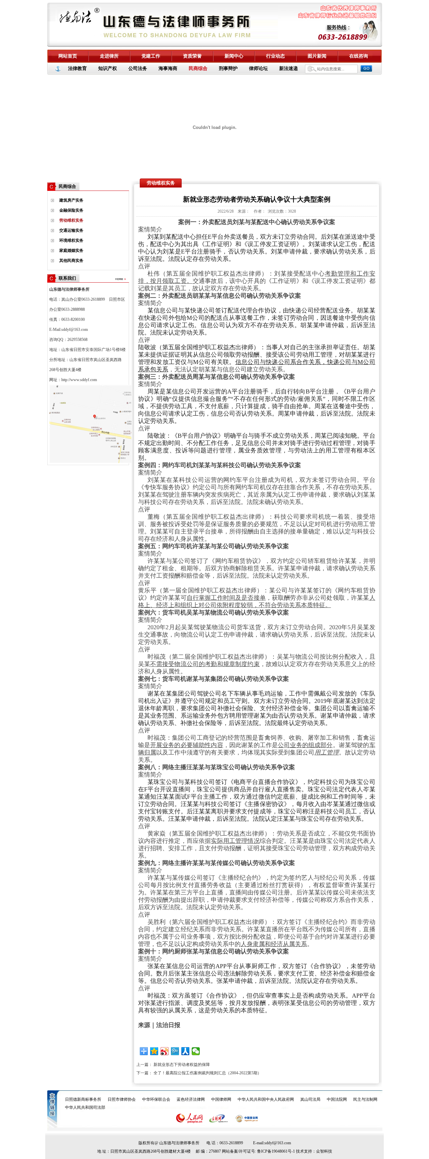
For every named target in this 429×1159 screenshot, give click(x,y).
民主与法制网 (365, 1099)
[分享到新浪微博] (165, 1051)
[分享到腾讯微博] (175, 1051)
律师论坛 (258, 68)
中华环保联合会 (156, 1099)
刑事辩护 (228, 68)
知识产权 (107, 68)
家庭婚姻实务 (71, 250)
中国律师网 (221, 1099)
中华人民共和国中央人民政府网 (266, 1099)
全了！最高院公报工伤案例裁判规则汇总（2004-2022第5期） (207, 1073)
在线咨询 (358, 56)
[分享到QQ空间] (154, 1051)
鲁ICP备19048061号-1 (276, 1151)
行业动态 (275, 56)
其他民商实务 (71, 260)
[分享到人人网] (185, 1051)
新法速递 (288, 68)
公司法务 (137, 68)
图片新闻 (317, 56)
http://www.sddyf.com (79, 379)
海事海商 (168, 68)
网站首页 (67, 56)
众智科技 (324, 1151)
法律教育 (77, 68)
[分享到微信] (196, 1051)
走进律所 (109, 56)
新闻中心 (234, 56)
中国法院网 (337, 1099)
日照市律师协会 (122, 1099)
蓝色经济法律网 (191, 1099)
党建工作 (150, 56)
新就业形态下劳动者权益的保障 (182, 1064)
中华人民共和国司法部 (85, 1107)
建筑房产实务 (71, 200)
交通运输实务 (71, 230)
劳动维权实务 (71, 220)
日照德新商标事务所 (83, 1099)
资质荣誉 (192, 56)
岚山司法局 (310, 1099)
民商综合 (198, 68)
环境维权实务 (71, 240)
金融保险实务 (71, 210)
